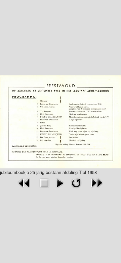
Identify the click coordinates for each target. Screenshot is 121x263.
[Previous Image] (24, 182)
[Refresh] (76, 182)
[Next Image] (97, 182)
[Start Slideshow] (60, 182)
